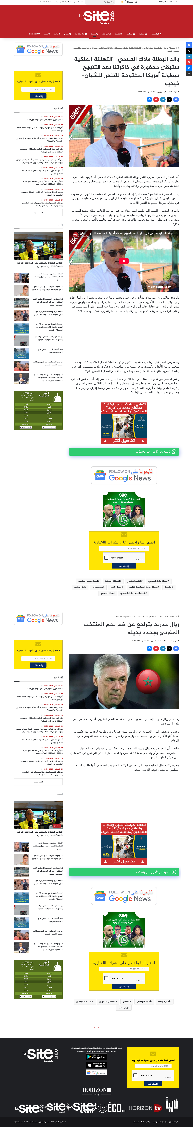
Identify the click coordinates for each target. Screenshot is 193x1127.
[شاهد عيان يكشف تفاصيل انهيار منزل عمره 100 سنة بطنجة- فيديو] (21, 315)
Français (33, 34)
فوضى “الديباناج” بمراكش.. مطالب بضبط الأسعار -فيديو (48, 363)
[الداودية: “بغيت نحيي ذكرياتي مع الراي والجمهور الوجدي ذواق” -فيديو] (21, 290)
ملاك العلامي (107, 593)
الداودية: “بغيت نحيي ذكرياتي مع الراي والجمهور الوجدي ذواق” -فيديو (47, 288)
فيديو (66, 34)
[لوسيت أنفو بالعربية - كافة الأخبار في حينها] (96, 17)
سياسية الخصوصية (159, 1121)
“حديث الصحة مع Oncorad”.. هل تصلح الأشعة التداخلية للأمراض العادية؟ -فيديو (49, 327)
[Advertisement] (124, 336)
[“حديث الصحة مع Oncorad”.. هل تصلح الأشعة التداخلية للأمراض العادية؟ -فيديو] (21, 328)
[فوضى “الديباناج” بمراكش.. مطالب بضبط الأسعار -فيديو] (21, 366)
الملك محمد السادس (88, 581)
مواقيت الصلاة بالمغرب (142, 1121)
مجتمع (142, 34)
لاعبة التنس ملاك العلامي (132, 593)
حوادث (105, 34)
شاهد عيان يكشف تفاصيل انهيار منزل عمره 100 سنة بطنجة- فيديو (48, 313)
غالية (56, 34)
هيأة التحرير (173, 1121)
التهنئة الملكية (112, 581)
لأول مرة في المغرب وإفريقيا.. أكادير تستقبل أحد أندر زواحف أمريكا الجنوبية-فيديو (47, 302)
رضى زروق (161, 91)
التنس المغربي (134, 581)
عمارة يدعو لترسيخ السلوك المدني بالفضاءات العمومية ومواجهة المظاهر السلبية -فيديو (48, 377)
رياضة (93, 34)
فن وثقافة (80, 34)
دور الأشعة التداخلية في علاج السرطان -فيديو (50, 351)
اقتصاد (118, 34)
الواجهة (168, 587)
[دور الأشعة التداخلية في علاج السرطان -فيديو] (21, 353)
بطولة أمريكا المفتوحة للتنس (143, 587)
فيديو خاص (97, 587)
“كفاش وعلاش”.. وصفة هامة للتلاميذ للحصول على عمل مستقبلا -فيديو (48, 277)
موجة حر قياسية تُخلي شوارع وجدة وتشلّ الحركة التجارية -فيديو (48, 338)
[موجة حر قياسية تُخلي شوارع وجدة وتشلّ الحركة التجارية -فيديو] (21, 340)
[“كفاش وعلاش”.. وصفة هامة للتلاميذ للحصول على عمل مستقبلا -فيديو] (21, 278)
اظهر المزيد (38, 213)
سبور (46, 34)
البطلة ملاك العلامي (158, 581)
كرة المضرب (79, 587)
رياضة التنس (116, 587)
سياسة (129, 34)
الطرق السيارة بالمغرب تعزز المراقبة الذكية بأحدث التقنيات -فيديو (40, 265)
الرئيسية (155, 34)
